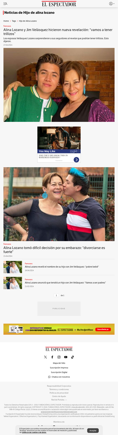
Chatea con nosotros (61, 377)
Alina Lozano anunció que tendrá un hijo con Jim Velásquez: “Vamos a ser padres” (65, 282)
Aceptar (93, 430)
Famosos (7, 26)
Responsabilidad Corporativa (59, 386)
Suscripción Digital (59, 372)
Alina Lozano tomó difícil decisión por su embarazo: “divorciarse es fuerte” (54, 250)
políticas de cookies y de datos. (34, 432)
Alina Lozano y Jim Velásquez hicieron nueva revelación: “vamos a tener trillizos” (57, 32)
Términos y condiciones (59, 390)
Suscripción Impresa (59, 367)
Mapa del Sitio (59, 363)
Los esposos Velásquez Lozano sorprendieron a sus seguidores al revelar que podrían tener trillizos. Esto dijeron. (56, 40)
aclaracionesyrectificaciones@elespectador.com (59, 412)
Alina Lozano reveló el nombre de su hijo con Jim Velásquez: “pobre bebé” (62, 266)
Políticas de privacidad (59, 393)
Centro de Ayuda (59, 396)
